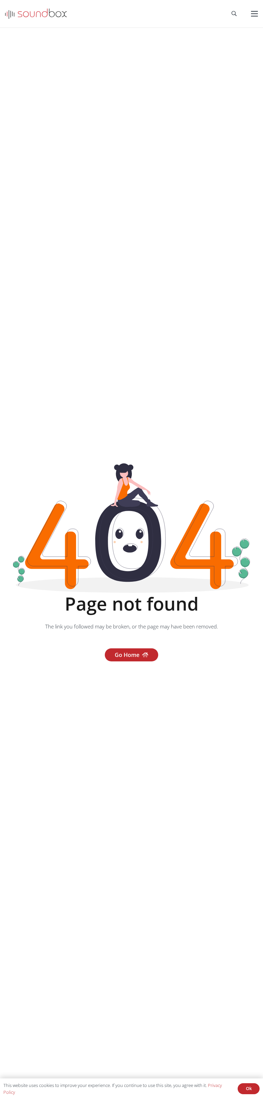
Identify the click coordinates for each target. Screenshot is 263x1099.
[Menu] (254, 13)
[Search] (234, 14)
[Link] (36, 14)
